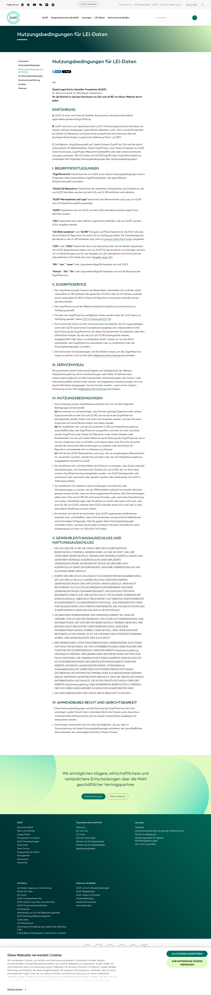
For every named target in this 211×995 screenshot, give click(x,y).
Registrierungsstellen (85, 848)
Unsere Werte (23, 834)
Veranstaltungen (84, 905)
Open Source (23, 848)
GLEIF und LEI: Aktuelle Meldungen (92, 888)
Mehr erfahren (117, 796)
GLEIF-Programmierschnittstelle (32, 905)
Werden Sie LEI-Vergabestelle (90, 841)
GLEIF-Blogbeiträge (142, 5)
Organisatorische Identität (65, 17)
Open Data (22, 845)
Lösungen (87, 17)
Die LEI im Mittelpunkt (145, 834)
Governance (22, 859)
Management (23, 855)
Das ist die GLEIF (25, 827)
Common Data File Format (117, 239)
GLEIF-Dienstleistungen (28, 841)
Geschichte (22, 862)
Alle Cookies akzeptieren (187, 953)
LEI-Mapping (23, 909)
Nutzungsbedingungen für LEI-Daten (30, 70)
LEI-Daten (99, 17)
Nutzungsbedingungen (29, 65)
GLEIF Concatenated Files (29, 898)
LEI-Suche (21, 895)
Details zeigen (14, 989)
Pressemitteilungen (85, 898)
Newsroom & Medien (118, 17)
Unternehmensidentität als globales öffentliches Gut (159, 831)
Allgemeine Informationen (107, 355)
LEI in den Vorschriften (145, 844)
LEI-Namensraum (25, 923)
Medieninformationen (86, 902)
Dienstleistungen (93, 796)
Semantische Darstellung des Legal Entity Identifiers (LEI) (41, 928)
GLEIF (45, 17)
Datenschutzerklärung (96, 980)
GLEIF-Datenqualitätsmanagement (34, 916)
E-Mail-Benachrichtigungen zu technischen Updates (41, 933)
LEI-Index (80, 834)
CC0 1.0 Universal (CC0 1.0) (96, 319)
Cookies (22, 84)
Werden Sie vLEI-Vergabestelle (90, 845)
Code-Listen (22, 919)
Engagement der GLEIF (28, 852)
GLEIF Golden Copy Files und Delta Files (36, 902)
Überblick (139, 827)
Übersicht (80, 827)
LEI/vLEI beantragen (86, 838)
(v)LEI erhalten (88, 4)
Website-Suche (175, 5)
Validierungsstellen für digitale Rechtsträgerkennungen (149, 839)
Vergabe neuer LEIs (102, 257)
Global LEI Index (25, 891)
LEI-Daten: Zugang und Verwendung (34, 888)
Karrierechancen (125, 5)
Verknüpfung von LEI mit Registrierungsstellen (38, 912)
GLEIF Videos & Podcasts (88, 895)
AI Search (163, 5)
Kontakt (155, 5)
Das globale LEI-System (28, 838)
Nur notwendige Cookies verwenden (187, 963)
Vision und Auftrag (26, 831)
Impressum (23, 61)
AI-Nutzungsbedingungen (30, 76)
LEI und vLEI (82, 831)
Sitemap (22, 88)
